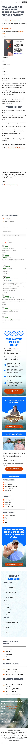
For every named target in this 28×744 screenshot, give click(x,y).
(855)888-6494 (11, 708)
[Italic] (4, 235)
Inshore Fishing (16, 20)
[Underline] (6, 235)
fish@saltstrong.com (11, 706)
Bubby (10, 280)
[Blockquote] (12, 235)
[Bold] (3, 235)
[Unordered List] (11, 235)
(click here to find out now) (17, 148)
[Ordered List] (9, 235)
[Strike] (7, 235)
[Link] (15, 235)
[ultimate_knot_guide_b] (14, 47)
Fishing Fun (9, 20)
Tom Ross (11, 269)
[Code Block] (14, 235)
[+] (18, 235)
